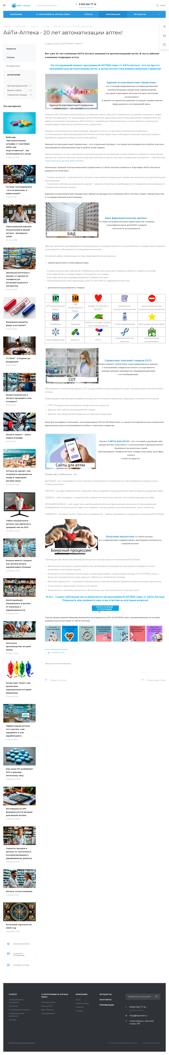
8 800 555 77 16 (87, 4)
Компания (81, 994)
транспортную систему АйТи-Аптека (64, 160)
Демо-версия (47, 1010)
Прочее (12, 1020)
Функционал (46, 1006)
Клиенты (79, 1007)
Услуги (13, 994)
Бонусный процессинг (120, 536)
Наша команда (82, 1003)
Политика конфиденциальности (123, 1043)
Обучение (13, 1006)
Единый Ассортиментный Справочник (131, 82)
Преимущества (48, 1002)
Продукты (106, 994)
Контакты (105, 1000)
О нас (78, 1000)
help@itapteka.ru (138, 1015)
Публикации (107, 1005)
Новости (11, 48)
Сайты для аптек (119, 441)
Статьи (10, 57)
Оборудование (48, 1013)
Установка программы (19, 1010)
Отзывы (79, 1011)
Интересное (13, 66)
